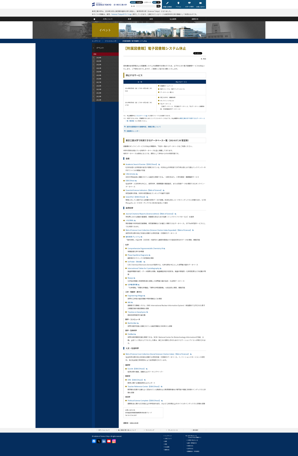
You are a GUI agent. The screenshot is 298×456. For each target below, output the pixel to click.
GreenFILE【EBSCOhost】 (136, 197)
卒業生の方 (190, 446)
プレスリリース (173, 430)
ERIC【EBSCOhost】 (136, 380)
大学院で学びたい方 (192, 440)
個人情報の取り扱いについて (127, 430)
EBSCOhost (130, 180)
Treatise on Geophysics (137, 312)
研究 (166, 444)
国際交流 (167, 450)
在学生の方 (190, 448)
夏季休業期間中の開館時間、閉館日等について (144, 127)
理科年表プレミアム (133, 237)
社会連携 (167, 447)
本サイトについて (104, 430)
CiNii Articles (130, 174)
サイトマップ (150, 430)
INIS (129, 302)
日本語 (133, 2)
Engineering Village (135, 295)
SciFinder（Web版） (135, 261)
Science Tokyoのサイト (120, 14)
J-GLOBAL (130, 220)
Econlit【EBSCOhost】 (136, 368)
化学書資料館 (132, 284)
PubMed (131, 334)
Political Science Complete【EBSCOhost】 (144, 400)
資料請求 (195, 430)
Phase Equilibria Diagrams (138, 255)
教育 (166, 441)
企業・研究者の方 (192, 443)
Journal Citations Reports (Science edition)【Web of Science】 (150, 214)
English (139, 2)
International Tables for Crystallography (143, 268)
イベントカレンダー (111, 41)
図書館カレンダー (133, 131)
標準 (154, 2)
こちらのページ (140, 116)
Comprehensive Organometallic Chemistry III (145, 248)
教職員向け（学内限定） (193, 451)
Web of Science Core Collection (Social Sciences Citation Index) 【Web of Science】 (158, 354)
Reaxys (130, 278)
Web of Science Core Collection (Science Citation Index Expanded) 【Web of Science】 (159, 230)
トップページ (96, 41)
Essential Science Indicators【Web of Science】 (144, 190)
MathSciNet (132, 323)
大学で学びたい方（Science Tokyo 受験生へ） (194, 436)
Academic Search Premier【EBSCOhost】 (142, 164)
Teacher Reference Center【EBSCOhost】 (144, 386)
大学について (168, 438)
